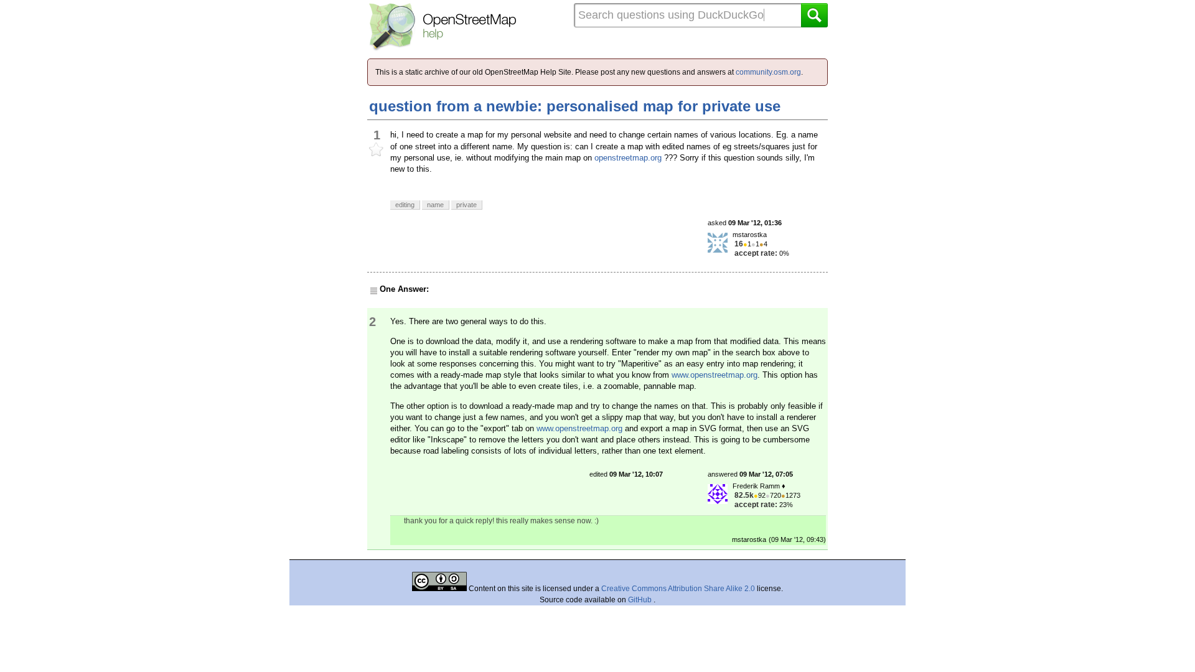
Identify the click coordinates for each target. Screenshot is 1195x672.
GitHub (641, 599)
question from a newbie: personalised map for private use (574, 106)
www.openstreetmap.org (714, 375)
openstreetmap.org (628, 157)
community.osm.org (768, 72)
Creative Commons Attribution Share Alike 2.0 (678, 588)
